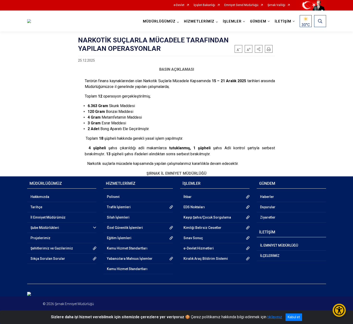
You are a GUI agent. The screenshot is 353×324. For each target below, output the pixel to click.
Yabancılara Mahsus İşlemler (129, 258)
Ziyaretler (267, 217)
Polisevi (113, 197)
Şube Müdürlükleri (44, 228)
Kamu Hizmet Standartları (127, 248)
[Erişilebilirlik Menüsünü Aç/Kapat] (339, 310)
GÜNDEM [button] (258, 21)
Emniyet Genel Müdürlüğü (241, 5)
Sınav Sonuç (193, 238)
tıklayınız (274, 317)
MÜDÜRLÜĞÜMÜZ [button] (159, 21)
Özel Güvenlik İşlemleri (125, 228)
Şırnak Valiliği (276, 5)
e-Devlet (179, 5)
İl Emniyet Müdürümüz (48, 217)
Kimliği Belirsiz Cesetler (202, 228)
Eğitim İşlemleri (119, 238)
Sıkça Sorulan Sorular (47, 258)
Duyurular (267, 207)
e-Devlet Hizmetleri (198, 248)
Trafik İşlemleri (119, 207)
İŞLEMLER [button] (232, 21)
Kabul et (294, 317)
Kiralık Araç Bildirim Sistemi (205, 258)
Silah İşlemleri (118, 217)
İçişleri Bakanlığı (204, 5)
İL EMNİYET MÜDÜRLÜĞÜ (279, 245)
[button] (258, 49)
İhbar (187, 197)
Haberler (267, 197)
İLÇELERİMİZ (270, 256)
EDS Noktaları (194, 207)
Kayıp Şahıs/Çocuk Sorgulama (207, 217)
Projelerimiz (40, 238)
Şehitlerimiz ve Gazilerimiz (51, 248)
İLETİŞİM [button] (283, 21)
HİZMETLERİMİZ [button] (199, 21)
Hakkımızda (39, 197)
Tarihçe (36, 207)
